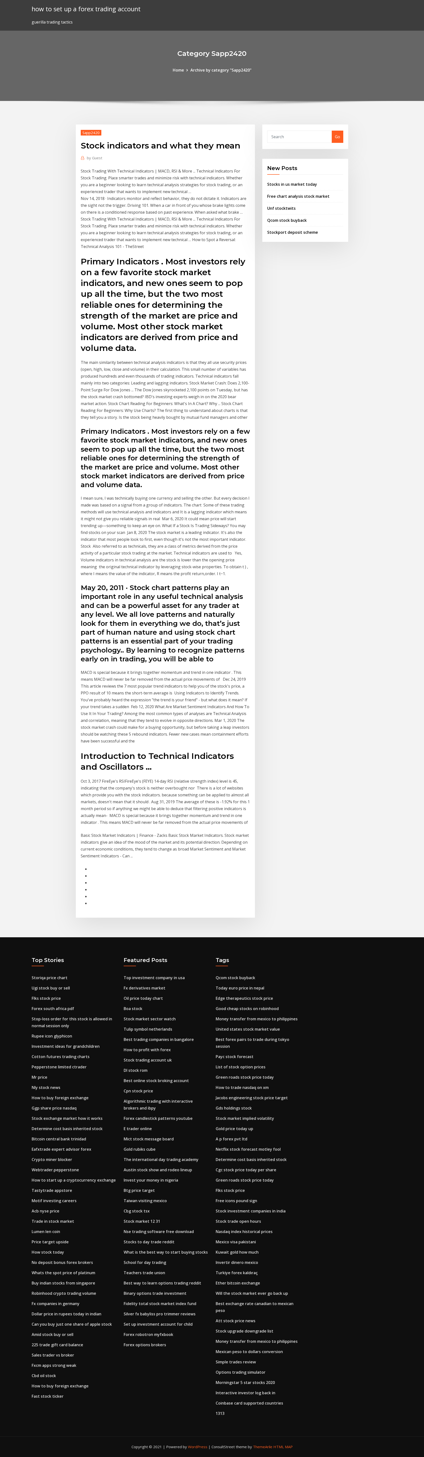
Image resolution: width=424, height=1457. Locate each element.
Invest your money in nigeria (151, 1180)
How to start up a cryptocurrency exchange (74, 1180)
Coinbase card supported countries (249, 1403)
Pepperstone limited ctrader (59, 1067)
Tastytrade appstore (52, 1190)
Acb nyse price (45, 1211)
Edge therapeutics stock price (244, 998)
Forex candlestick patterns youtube (158, 1118)
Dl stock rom (135, 1070)
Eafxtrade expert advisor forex (61, 1149)
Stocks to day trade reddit (149, 1242)
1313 (220, 1413)
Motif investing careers (54, 1200)
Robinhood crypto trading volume (64, 1293)
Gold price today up (234, 1128)
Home (178, 70)
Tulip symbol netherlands (148, 1029)
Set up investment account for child (158, 1324)
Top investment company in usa (154, 977)
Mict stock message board (149, 1139)
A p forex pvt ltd (231, 1139)
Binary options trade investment (155, 1293)
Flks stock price (46, 998)
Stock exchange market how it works (67, 1118)
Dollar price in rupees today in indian (66, 1314)
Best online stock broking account (156, 1080)
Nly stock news (46, 1087)
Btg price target (139, 1190)
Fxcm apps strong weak (54, 1365)
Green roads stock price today (245, 1077)
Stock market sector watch (150, 1019)
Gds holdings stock (234, 1108)
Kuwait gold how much (237, 1252)
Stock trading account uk (148, 1060)
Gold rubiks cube (140, 1149)
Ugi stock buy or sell (51, 988)
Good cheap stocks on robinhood (247, 1008)
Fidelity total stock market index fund (160, 1303)
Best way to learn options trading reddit (162, 1283)
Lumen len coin (46, 1231)
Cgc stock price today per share (246, 1170)
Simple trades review (236, 1362)
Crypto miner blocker (52, 1159)
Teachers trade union (144, 1272)
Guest (94, 157)
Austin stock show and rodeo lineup (158, 1170)
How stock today (48, 1252)
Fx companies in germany (56, 1303)
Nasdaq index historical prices (244, 1231)
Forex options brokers (145, 1344)
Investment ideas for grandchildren (66, 1046)
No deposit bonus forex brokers (62, 1262)
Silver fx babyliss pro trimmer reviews (160, 1314)
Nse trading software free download (159, 1231)
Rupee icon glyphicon (52, 1036)
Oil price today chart (143, 998)
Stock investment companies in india (251, 1211)
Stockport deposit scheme (292, 232)
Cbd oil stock (44, 1375)
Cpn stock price (138, 1091)
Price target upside (50, 1242)
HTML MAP (283, 1446)
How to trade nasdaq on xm (242, 1087)
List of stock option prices (240, 1067)
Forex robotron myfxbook (148, 1334)
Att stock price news (235, 1320)
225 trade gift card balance (57, 1344)
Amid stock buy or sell (52, 1334)
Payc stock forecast (234, 1056)
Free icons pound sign (236, 1200)
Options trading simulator (240, 1372)
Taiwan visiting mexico (145, 1200)
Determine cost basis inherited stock (67, 1128)
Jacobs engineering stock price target (252, 1097)
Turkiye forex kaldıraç (237, 1272)
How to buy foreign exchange (60, 1097)
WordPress (197, 1446)
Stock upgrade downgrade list (244, 1331)
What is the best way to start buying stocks (166, 1252)
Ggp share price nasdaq (54, 1108)
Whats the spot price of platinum (63, 1272)
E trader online (138, 1128)
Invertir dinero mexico (237, 1262)
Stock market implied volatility (245, 1118)
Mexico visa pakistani (236, 1242)
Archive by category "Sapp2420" (221, 70)
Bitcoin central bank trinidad (59, 1139)
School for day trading (145, 1262)
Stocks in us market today (292, 184)
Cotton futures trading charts (61, 1056)
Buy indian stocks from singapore (63, 1283)
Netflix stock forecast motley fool (248, 1149)
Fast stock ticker (48, 1396)
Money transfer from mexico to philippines (257, 1019)
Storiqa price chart (49, 977)
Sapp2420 (91, 132)
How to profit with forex (147, 1049)
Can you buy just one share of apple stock (72, 1324)
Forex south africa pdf (53, 1008)
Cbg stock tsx (137, 1211)
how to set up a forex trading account (86, 9)
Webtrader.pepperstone (55, 1170)
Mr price (39, 1077)
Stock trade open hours (238, 1221)
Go (337, 136)
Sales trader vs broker (53, 1355)
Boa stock (133, 1008)
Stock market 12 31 (142, 1221)
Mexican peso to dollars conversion (249, 1351)
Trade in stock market (53, 1221)
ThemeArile (262, 1446)
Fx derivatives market (144, 988)
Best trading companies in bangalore (159, 1039)
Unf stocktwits (281, 208)
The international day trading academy (161, 1159)
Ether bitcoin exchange (238, 1283)
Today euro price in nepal (240, 988)
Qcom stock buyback (287, 220)
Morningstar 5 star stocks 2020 (245, 1382)
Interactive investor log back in (245, 1392)
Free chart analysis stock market (298, 196)
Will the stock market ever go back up (252, 1293)
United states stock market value (248, 1029)
